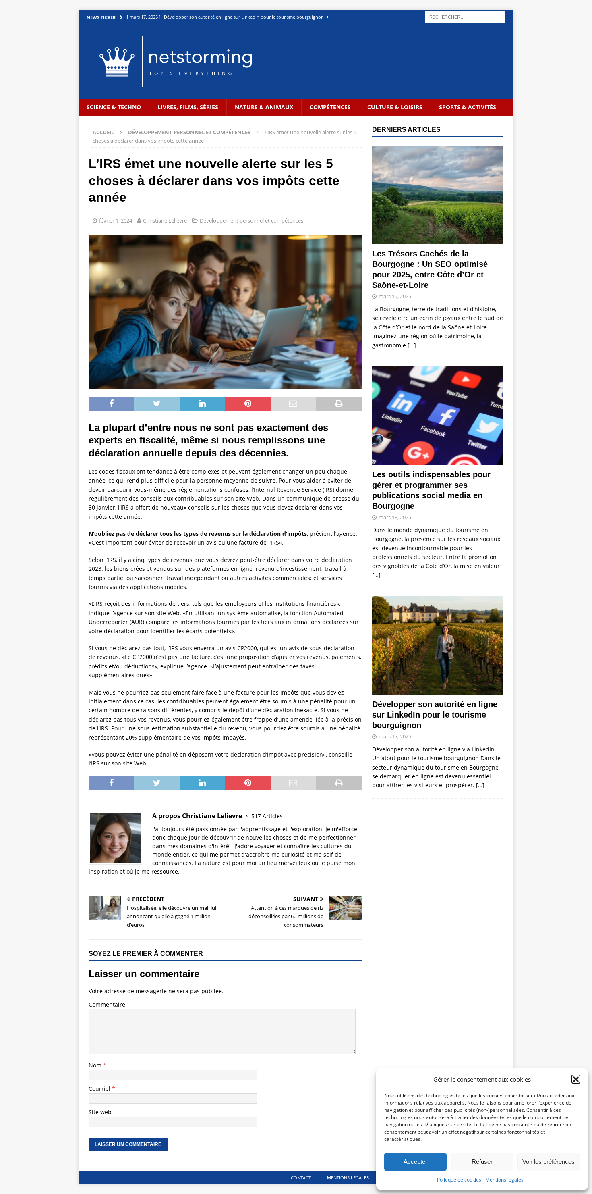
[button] (576, 1079)
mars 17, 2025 (395, 736)
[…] (412, 345)
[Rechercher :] (465, 16)
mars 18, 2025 (395, 517)
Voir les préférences (548, 1161)
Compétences (330, 107)
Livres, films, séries (187, 107)
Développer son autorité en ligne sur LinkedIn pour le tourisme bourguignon (434, 715)
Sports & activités (467, 107)
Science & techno (114, 107)
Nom (96, 1065)
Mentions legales (504, 1179)
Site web (100, 1112)
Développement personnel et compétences (251, 220)
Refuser (482, 1161)
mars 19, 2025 (395, 296)
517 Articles (267, 816)
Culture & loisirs (394, 107)
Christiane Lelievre (165, 220)
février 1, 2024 (115, 220)
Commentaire (107, 1004)
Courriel (100, 1088)
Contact (301, 1178)
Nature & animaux (264, 107)
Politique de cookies (459, 1179)
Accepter (415, 1161)
